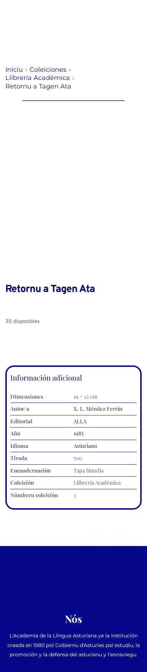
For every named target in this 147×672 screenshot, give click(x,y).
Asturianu (85, 445)
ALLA (80, 421)
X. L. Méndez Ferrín (98, 408)
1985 (78, 433)
